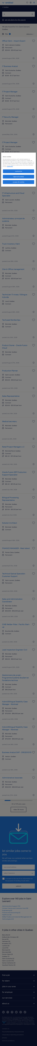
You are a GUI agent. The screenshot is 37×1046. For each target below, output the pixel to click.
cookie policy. (10, 166)
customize (18, 171)
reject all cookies (18, 176)
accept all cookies (18, 182)
